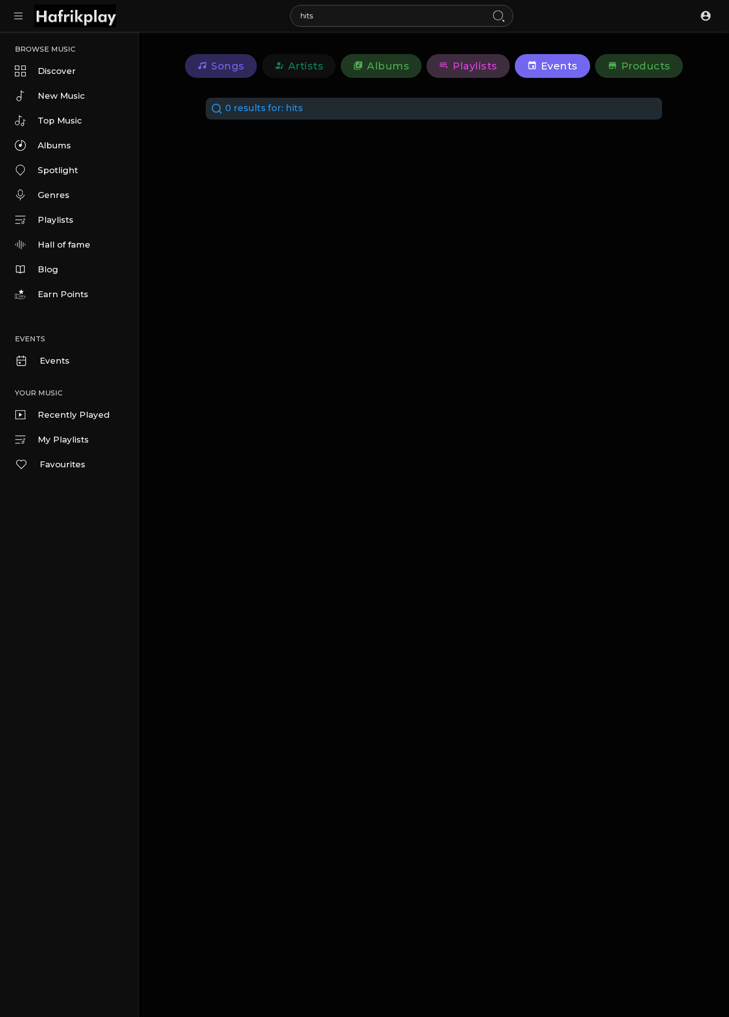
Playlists (55, 220)
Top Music (60, 121)
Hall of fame (64, 245)
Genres (53, 195)
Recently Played (74, 415)
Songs (227, 66)
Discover (57, 71)
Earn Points (63, 294)
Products (645, 66)
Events (54, 361)
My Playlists (63, 440)
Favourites (62, 464)
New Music (61, 96)
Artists (306, 66)
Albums (54, 145)
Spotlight (58, 170)
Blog (48, 269)
